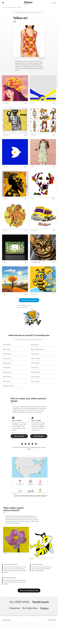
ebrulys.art (6, 166)
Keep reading (39, 570)
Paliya (5, 553)
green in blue (42, 58)
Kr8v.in (5, 262)
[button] (55, 617)
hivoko (31, 558)
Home (3, 7)
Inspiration (8, 7)
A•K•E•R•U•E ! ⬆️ (36, 262)
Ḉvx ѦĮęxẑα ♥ (35, 294)
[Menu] (3, 2)
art (42, 68)
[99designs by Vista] (28, 2)
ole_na (5, 294)
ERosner (5, 198)
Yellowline (34, 135)
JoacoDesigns (34, 230)
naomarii (6, 230)
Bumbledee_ (6, 135)
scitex (33, 198)
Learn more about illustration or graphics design (30, 496)
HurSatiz (15, 493)
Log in (54, 2)
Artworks (14, 7)
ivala (33, 103)
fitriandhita (6, 103)
